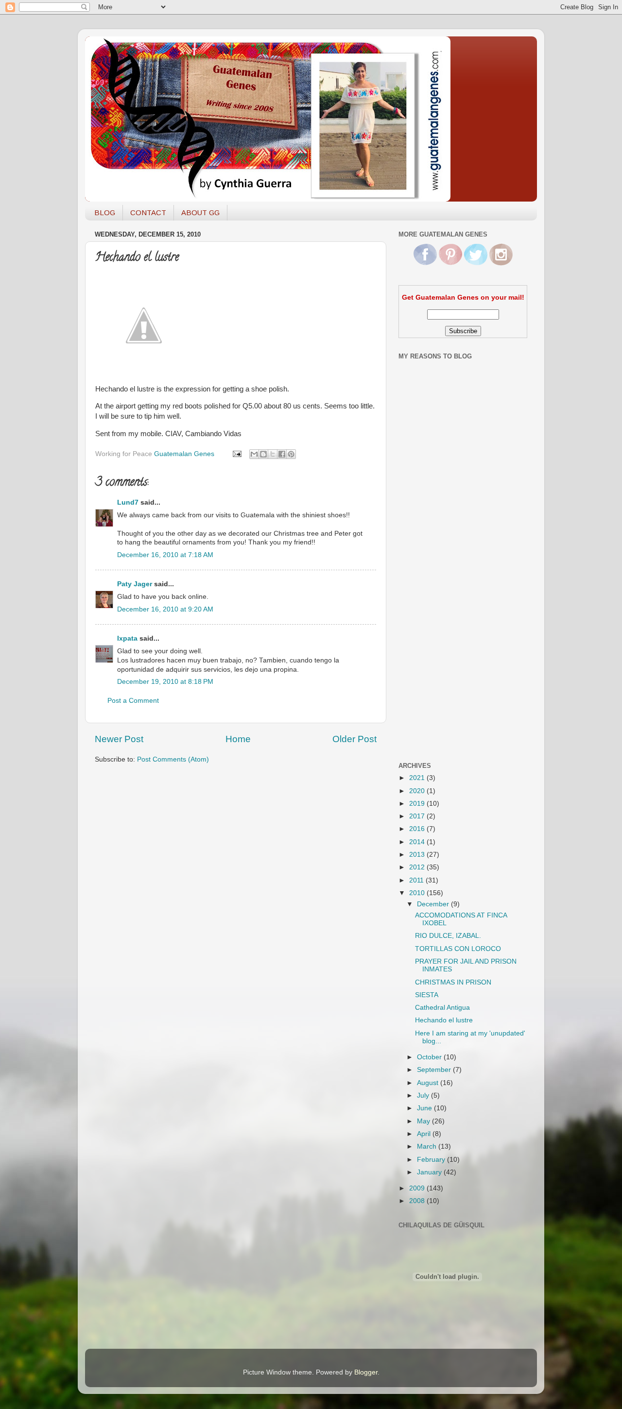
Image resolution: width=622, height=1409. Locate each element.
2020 (418, 791)
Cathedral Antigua (442, 1007)
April (424, 1133)
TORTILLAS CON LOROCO (458, 948)
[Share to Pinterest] (291, 454)
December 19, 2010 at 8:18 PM (165, 681)
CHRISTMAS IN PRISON (453, 982)
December (434, 904)
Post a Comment (133, 700)
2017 (418, 816)
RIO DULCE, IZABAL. (448, 935)
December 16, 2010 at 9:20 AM (165, 609)
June (425, 1108)
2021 (418, 777)
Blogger (366, 1372)
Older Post (354, 739)
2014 (418, 842)
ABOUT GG (200, 212)
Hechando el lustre (444, 1020)
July (424, 1095)
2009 (418, 1188)
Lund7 (127, 502)
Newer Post (119, 739)
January (430, 1172)
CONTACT (148, 212)
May (424, 1121)
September (435, 1069)
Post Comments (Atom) (173, 759)
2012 (418, 867)
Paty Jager (134, 584)
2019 (418, 803)
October (430, 1057)
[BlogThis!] (263, 454)
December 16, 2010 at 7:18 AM (165, 555)
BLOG (104, 212)
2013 (418, 854)
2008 (418, 1201)
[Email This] (254, 454)
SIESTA (426, 995)
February (432, 1159)
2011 (417, 880)
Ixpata (127, 638)
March (427, 1146)
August (428, 1082)
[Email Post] (236, 454)
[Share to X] (272, 454)
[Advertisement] (437, 599)
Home (238, 739)
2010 (418, 893)
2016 (418, 828)
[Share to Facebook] (282, 454)
